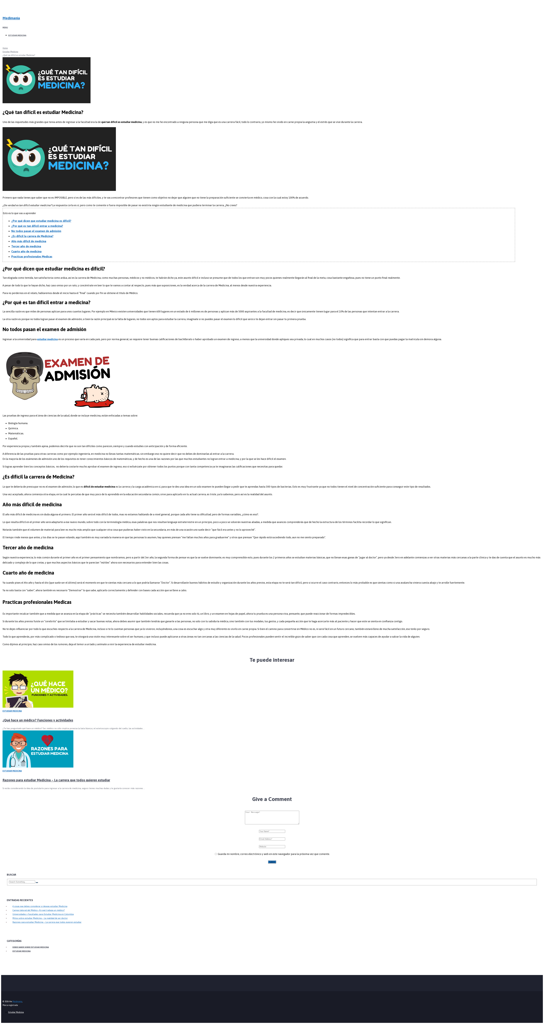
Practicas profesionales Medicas (31, 256)
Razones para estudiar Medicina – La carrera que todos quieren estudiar (56, 780)
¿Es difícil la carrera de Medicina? (32, 236)
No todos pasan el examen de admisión (36, 231)
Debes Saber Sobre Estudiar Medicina (30, 947)
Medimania (11, 18)
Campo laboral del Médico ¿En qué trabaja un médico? (38, 910)
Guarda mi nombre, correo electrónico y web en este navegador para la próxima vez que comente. (274, 854)
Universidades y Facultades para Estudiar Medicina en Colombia (43, 914)
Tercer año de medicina (26, 246)
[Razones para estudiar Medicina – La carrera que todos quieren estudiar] (272, 749)
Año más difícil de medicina (28, 241)
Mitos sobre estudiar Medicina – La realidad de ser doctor (40, 918)
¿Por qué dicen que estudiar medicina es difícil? (41, 220)
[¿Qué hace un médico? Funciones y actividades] (272, 690)
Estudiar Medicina (17, 35)
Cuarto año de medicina (26, 251)
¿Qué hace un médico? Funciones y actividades (38, 720)
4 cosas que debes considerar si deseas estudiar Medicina (39, 906)
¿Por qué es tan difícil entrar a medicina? (37, 226)
